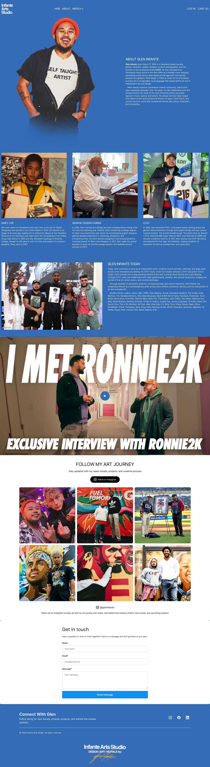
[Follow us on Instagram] (170, 717)
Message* (67, 669)
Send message (105, 694)
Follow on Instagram (107, 479)
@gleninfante (107, 607)
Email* (65, 656)
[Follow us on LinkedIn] (187, 717)
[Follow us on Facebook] (179, 717)
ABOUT (66, 8)
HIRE (57, 8)
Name (65, 643)
